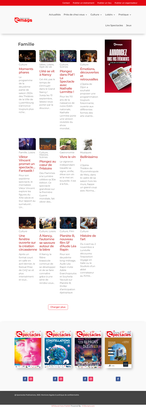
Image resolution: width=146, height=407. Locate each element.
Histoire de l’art (88, 237)
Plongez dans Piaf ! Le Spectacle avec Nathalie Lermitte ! (67, 81)
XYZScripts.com (88, 406)
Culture (95, 14)
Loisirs (108, 14)
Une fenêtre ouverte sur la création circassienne (28, 242)
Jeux (128, 25)
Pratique (123, 14)
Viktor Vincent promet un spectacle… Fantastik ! (27, 164)
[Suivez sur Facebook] (25, 379)
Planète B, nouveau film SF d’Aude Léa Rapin (68, 242)
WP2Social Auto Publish (60, 406)
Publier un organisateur (126, 3)
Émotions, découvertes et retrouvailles (89, 74)
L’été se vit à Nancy (46, 73)
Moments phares (26, 70)
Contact (66, 3)
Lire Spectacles (114, 25)
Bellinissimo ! (89, 158)
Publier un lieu (104, 3)
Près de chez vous (74, 14)
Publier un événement (83, 3)
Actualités (55, 14)
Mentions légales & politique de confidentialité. (60, 395)
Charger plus (57, 307)
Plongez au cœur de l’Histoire (47, 165)
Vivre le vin (68, 157)
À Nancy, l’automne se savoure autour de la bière (47, 242)
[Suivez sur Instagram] (31, 379)
